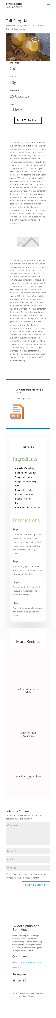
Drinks (8, 29)
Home (15, 962)
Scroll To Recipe (26, 120)
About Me (16, 967)
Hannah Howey (15, 25)
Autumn (40, 25)
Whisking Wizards (27, 962)
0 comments (19, 29)
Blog (39, 962)
